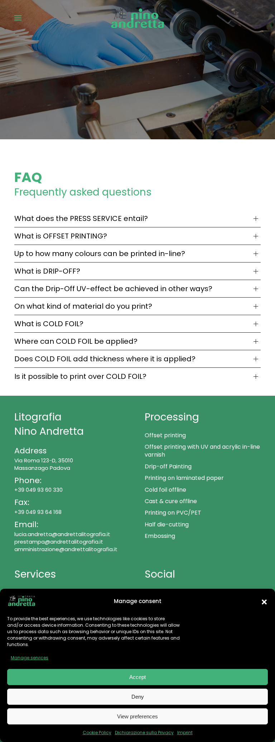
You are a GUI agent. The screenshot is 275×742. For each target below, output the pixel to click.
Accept (137, 677)
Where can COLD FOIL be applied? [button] (76, 341)
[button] (264, 601)
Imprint (185, 732)
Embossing (160, 536)
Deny (137, 697)
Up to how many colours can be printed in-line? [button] (99, 254)
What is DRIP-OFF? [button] (47, 271)
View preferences (137, 716)
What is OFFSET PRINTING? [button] (60, 236)
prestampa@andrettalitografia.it (58, 541)
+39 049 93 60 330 (38, 489)
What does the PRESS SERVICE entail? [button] (81, 218)
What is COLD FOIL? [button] (48, 324)
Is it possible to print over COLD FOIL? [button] (80, 376)
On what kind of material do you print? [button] (83, 306)
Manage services (29, 658)
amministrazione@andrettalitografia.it (65, 549)
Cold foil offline (165, 490)
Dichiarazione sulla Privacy (144, 732)
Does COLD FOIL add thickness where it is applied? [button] (105, 359)
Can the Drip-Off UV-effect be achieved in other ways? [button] (113, 289)
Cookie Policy (97, 732)
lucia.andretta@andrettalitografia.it (62, 534)
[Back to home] (137, 18)
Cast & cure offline (171, 501)
